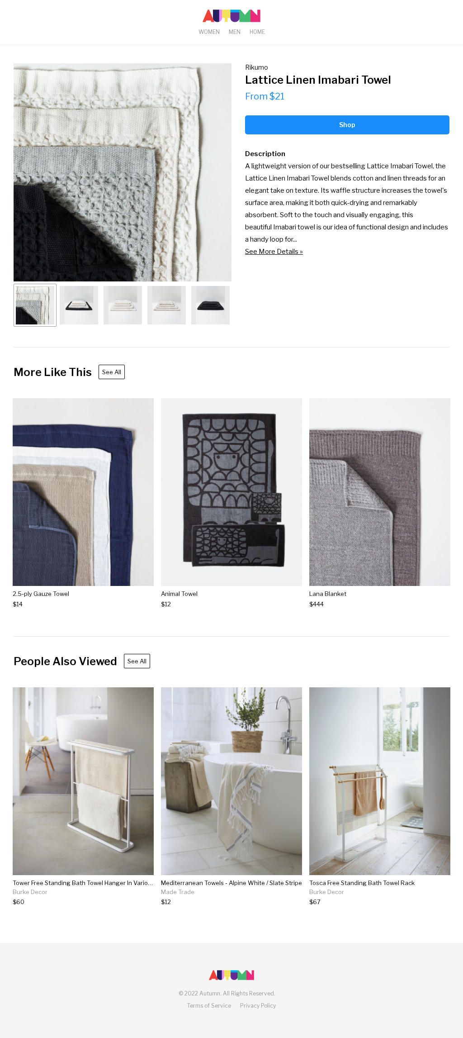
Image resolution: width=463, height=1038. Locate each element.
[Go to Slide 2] (78, 305)
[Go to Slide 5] (210, 305)
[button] (123, 172)
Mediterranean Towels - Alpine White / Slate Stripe (231, 882)
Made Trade (177, 891)
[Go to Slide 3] (122, 305)
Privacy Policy (258, 1005)
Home (257, 32)
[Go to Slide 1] (35, 305)
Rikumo (256, 67)
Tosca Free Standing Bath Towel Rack (362, 882)
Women (209, 32)
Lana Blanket (327, 593)
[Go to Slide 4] (166, 305)
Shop (347, 125)
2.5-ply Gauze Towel (41, 593)
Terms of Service (209, 1005)
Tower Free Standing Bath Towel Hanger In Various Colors (93, 882)
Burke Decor (30, 891)
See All (111, 372)
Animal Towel (179, 593)
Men (235, 32)
